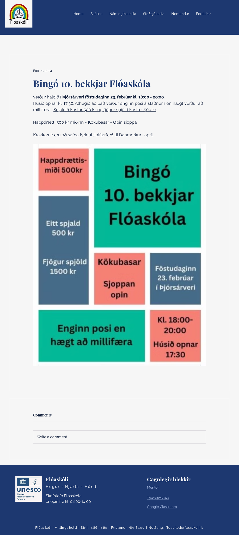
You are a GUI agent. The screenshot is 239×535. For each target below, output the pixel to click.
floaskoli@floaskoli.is (185, 527)
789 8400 (136, 527)
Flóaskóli (57, 479)
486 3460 (99, 527)
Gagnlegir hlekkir (169, 479)
